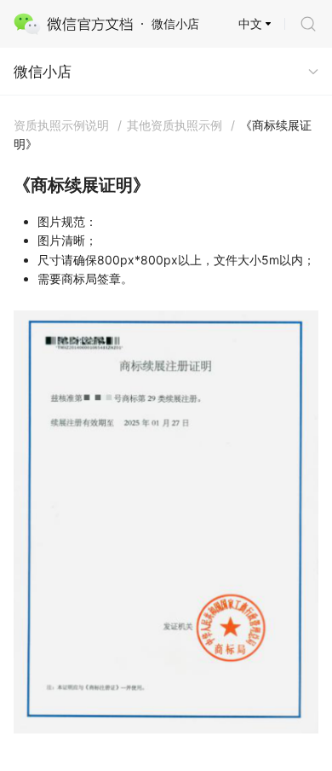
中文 (250, 23)
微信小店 (43, 71)
